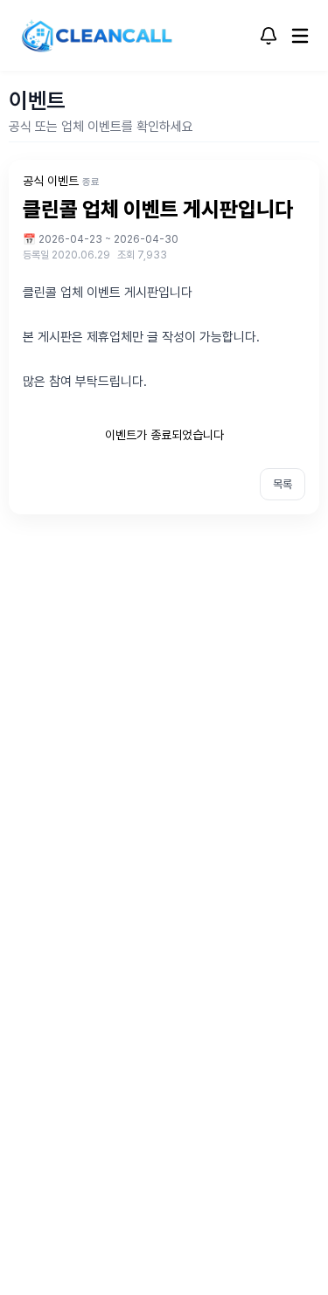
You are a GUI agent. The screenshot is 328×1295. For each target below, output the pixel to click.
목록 (282, 484)
